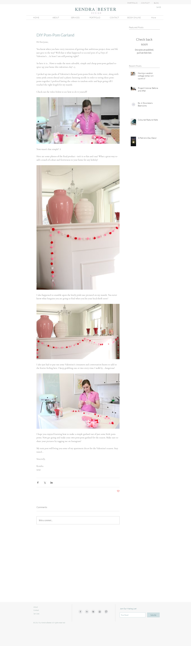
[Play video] (78, 120)
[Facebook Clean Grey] (80, 612)
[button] (160, 7)
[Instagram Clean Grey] (100, 612)
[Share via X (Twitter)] (44, 482)
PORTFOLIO (132, 3)
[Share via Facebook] (37, 482)
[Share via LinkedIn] (51, 482)
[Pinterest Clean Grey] (106, 612)
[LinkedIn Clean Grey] (87, 612)
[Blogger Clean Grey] (93, 612)
